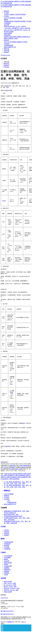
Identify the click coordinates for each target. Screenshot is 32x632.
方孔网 (20, 465)
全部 (5, 18)
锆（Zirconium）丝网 (10, 585)
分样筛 (6, 574)
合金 (4, 200)
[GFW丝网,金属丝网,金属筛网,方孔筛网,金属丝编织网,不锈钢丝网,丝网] (16, 4)
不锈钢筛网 (7, 549)
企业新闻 (6, 499)
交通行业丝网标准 (17, 473)
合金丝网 (6, 561)
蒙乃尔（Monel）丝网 (10, 586)
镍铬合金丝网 (8, 562)
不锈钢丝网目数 (11, 502)
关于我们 (3, 526)
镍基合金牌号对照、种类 (11, 514)
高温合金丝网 (8, 591)
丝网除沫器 (7, 569)
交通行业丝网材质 (11, 477)
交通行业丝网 (8, 473)
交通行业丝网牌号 (9, 475)
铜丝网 (6, 564)
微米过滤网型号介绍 (10, 504)
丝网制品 (6, 573)
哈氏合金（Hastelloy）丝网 (11, 588)
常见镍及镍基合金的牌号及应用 (13, 516)
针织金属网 (7, 557)
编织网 (3, 538)
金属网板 (6, 568)
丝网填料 (6, 571)
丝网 (6, 86)
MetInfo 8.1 (10, 621)
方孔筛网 (6, 547)
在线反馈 (6, 533)
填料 (17, 469)
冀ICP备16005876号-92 (7, 611)
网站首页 (6, 11)
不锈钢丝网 (26, 465)
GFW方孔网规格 (8, 494)
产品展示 (3, 552)
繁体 (2, 623)
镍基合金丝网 (8, 581)
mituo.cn (23, 621)
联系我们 (6, 535)
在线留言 (6, 531)
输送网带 (6, 545)
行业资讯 (6, 67)
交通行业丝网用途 (14, 479)
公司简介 (6, 530)
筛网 (11, 465)
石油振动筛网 (8, 566)
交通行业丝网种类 (22, 477)
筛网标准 (6, 495)
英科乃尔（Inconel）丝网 (11, 590)
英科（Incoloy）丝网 (10, 583)
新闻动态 (6, 65)
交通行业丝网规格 (19, 475)
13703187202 (4, 597)
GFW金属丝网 (8, 556)
